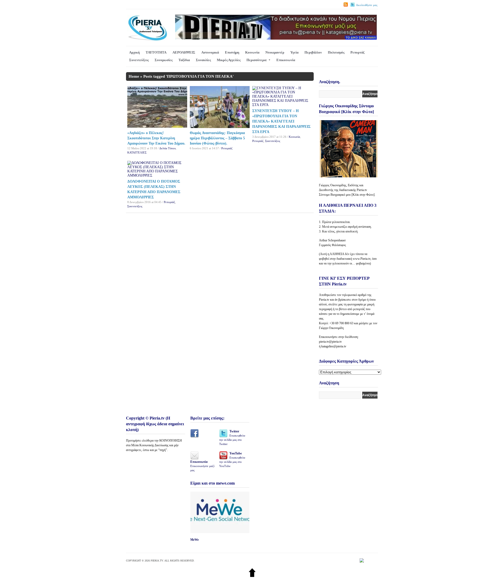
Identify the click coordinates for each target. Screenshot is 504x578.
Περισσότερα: (256, 60)
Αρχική (134, 52)
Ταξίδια (184, 60)
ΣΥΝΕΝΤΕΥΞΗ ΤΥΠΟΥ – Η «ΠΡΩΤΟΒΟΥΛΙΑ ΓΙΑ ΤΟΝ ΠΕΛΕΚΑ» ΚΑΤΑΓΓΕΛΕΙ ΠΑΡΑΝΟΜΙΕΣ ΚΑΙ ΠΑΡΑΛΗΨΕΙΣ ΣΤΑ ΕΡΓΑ (281, 121)
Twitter (232, 437)
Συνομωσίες (163, 60)
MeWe (194, 540)
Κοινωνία (252, 52)
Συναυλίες (203, 60)
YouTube (232, 460)
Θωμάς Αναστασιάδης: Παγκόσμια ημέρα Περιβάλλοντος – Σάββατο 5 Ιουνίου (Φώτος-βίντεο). (217, 138)
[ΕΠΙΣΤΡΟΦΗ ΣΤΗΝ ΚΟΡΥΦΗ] (252, 576)
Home (134, 76)
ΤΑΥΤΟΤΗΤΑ (156, 52)
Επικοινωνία (285, 60)
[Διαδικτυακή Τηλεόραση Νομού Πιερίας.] (147, 40)
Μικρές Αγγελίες (228, 60)
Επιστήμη (232, 52)
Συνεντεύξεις (139, 60)
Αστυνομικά (210, 52)
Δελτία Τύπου (167, 148)
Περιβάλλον (313, 52)
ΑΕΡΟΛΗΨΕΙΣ (183, 52)
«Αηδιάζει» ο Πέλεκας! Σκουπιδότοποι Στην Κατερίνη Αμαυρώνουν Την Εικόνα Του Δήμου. (156, 138)
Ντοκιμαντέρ (274, 52)
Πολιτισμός (336, 52)
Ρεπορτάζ (357, 52)
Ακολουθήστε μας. (367, 5)
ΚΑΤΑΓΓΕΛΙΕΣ (136, 152)
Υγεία (294, 52)
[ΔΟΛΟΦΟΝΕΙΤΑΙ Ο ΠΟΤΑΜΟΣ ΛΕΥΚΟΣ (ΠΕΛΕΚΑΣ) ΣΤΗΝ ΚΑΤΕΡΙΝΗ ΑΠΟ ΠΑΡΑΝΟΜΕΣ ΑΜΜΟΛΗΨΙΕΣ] (157, 175)
